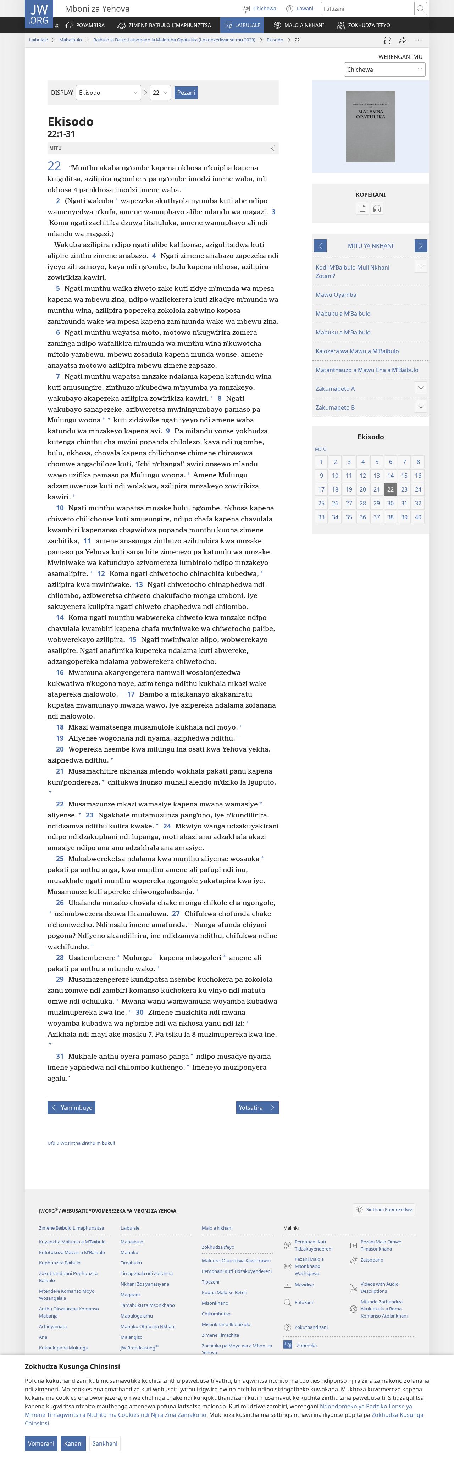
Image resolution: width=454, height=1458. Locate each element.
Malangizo (132, 1337)
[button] (164, 25)
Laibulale (38, 40)
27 (176, 913)
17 (131, 694)
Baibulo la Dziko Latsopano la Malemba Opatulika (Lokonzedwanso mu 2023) (174, 40)
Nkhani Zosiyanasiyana (145, 1284)
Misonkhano (215, 1303)
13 (139, 584)
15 (133, 639)
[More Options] (418, 40)
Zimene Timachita (220, 1335)
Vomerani (41, 1443)
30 (140, 1012)
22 (57, 166)
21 (60, 770)
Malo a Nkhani (217, 1228)
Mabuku (129, 1252)
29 (60, 979)
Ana (43, 1337)
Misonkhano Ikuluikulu (226, 1324)
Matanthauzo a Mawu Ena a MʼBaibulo (367, 370)
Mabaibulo (70, 40)
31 (60, 1056)
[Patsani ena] (403, 40)
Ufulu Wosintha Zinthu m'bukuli (81, 1143)
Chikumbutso (216, 1313)
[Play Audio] (387, 40)
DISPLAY (62, 92)
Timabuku (131, 1262)
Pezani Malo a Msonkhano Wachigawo (303, 1266)
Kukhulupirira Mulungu (63, 1348)
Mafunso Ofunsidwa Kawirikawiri (236, 1260)
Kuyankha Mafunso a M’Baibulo (72, 1241)
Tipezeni (210, 1282)
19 (60, 737)
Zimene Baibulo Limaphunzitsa (71, 1228)
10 (60, 507)
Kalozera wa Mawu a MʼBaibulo (357, 351)
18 (60, 727)
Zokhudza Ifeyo (218, 1247)
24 (167, 825)
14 (60, 617)
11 (87, 540)
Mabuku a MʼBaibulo (343, 313)
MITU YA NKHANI (370, 246)
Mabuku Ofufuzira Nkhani (148, 1326)
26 (60, 902)
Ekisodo (275, 40)
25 (60, 858)
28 (60, 957)
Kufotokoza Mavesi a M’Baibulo (72, 1252)
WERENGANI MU (400, 57)
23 (90, 814)
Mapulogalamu (137, 1316)
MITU (321, 449)
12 (101, 573)
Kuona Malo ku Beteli (224, 1292)
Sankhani (105, 1443)
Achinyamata (53, 1326)
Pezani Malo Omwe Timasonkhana (375, 1245)
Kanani (73, 1443)
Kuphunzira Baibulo (60, 1262)
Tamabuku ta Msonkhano (148, 1305)
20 (60, 748)
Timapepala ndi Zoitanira (147, 1273)
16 (60, 672)
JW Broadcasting (140, 1348)
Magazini (130, 1294)
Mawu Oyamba (336, 295)
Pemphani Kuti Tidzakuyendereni (237, 1271)
